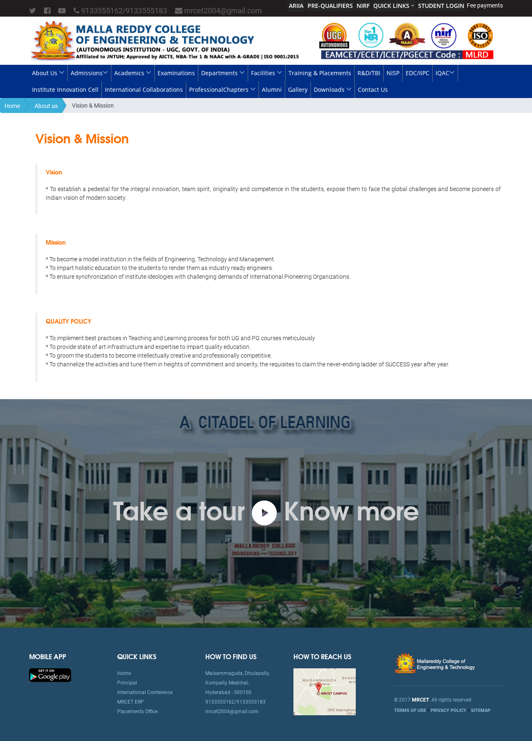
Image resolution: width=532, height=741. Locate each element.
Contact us (373, 89)
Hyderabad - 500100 (228, 692)
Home (12, 106)
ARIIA (296, 6)
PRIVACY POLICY (448, 710)
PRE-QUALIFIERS (330, 6)
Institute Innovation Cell (65, 89)
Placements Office (137, 711)
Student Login (441, 6)
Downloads (330, 89)
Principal (127, 683)
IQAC (442, 73)
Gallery (298, 89)
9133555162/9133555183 (123, 10)
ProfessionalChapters (219, 89)
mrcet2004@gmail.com (222, 10)
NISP (393, 73)
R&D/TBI (368, 73)
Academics (130, 73)
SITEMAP (480, 710)
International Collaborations (144, 89)
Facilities (264, 73)
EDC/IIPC (417, 73)
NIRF (363, 6)
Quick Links (392, 6)
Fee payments (485, 5)
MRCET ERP (130, 702)
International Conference (144, 692)
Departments (220, 73)
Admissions (87, 73)
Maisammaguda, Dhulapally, (237, 673)
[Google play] (50, 674)
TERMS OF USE (410, 710)
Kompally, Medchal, (227, 683)
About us (45, 73)
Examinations (176, 73)
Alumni (272, 89)
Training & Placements (319, 73)
